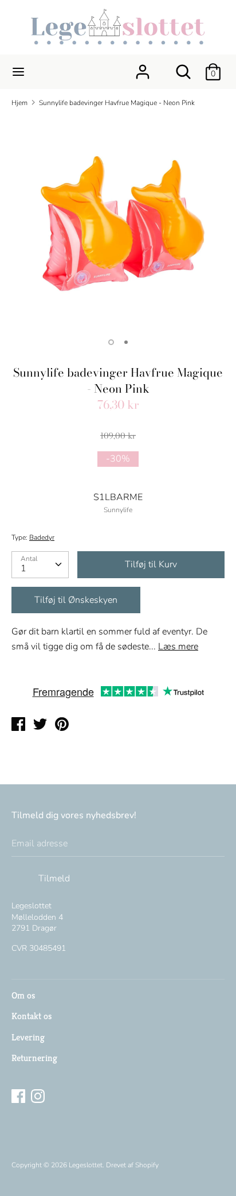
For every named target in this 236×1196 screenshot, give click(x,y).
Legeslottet (86, 1165)
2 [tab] (126, 342)
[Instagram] (39, 1097)
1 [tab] (111, 342)
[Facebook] (19, 1097)
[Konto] (142, 67)
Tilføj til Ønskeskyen (75, 600)
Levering (28, 1037)
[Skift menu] (18, 72)
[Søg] (183, 67)
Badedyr (41, 537)
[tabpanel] (118, 223)
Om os (23, 995)
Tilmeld (54, 878)
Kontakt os (31, 1016)
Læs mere (178, 646)
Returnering (34, 1058)
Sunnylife (118, 509)
